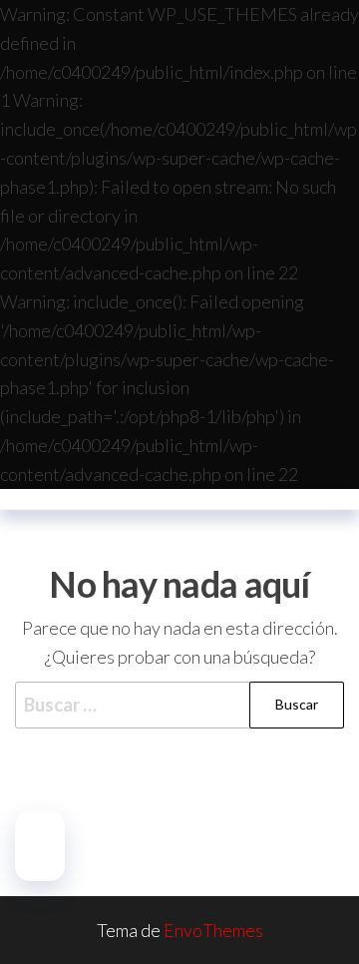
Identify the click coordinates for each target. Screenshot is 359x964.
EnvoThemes (213, 930)
